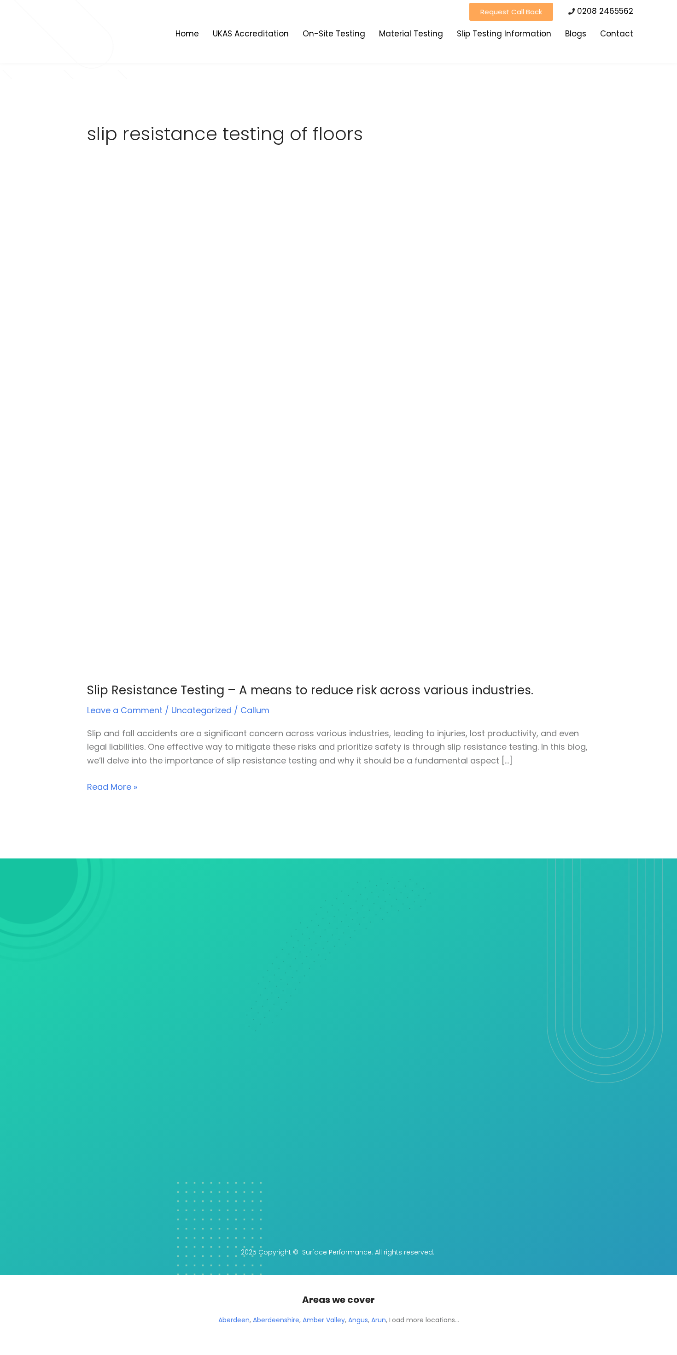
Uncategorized (201, 710)
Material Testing (411, 33)
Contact (616, 33)
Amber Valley (324, 1320)
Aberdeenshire (276, 1320)
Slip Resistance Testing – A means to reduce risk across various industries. (310, 690)
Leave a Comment (125, 710)
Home (187, 33)
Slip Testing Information (504, 33)
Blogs (575, 33)
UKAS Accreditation (251, 33)
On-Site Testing (334, 33)
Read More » (112, 786)
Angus (358, 1320)
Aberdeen (234, 1320)
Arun (378, 1320)
